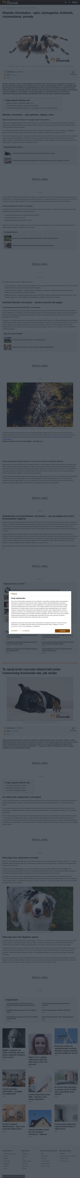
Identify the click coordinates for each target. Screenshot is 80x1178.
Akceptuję (62, 631)
